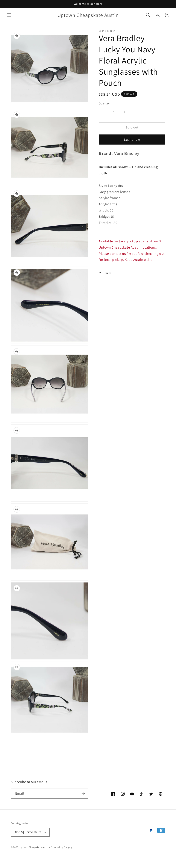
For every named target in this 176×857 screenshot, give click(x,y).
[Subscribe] (83, 794)
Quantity (104, 103)
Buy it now (132, 139)
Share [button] (108, 273)
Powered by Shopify (61, 847)
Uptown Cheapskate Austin (35, 847)
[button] (9, 15)
